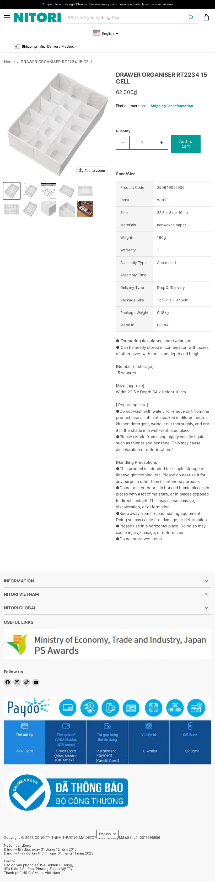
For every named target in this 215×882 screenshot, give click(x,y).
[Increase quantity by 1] (161, 142)
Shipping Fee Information (172, 106)
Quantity (123, 131)
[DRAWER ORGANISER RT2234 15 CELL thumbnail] (11, 191)
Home (9, 61)
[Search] (191, 17)
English (105, 834)
